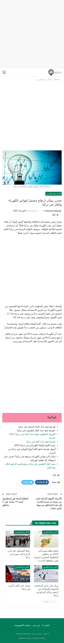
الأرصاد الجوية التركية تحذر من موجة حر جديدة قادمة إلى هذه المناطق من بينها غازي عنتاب (49, 503)
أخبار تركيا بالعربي (53, 193)
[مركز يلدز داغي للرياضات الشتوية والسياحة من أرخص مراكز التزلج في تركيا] (46, 573)
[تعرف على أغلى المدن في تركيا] (18, 573)
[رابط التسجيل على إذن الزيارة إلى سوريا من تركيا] (18, 539)
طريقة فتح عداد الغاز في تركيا (40, 442)
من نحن (36, 625)
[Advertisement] (32, 33)
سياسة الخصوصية (22, 625)
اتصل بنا (46, 625)
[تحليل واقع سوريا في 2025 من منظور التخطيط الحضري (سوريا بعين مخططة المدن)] (46, 539)
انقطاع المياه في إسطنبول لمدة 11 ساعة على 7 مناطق (15, 501)
